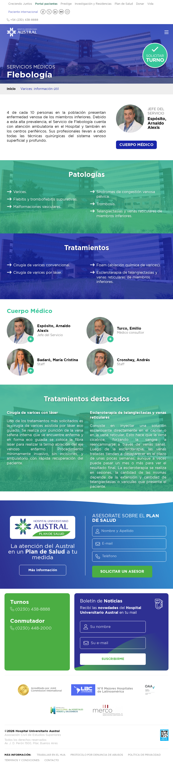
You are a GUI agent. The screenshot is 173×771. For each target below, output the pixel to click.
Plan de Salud (124, 3)
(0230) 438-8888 (32, 609)
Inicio (11, 89)
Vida (150, 3)
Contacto (51, 760)
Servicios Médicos (31, 67)
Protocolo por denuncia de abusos (97, 755)
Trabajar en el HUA (51, 755)
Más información (42, 570)
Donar (140, 3)
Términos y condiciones (22, 760)
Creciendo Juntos (20, 3)
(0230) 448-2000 (33, 628)
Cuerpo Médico (136, 145)
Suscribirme (113, 659)
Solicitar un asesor (122, 571)
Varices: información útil (39, 89)
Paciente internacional (23, 12)
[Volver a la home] (22, 34)
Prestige (66, 3)
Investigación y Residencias (93, 3)
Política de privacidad (144, 755)
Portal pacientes (46, 3)
